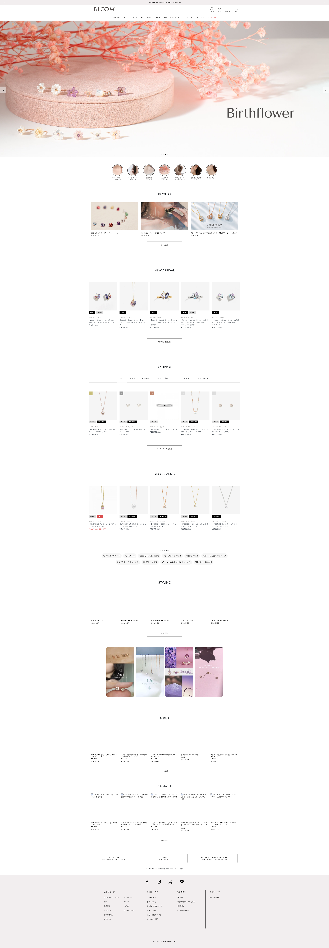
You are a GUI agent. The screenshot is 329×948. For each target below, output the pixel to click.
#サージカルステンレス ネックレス (176, 562)
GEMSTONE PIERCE (188, 620)
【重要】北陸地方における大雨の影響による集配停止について (134, 755)
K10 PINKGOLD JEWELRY (160, 620)
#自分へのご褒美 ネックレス (214, 556)
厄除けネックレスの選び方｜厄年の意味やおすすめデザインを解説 (134, 823)
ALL (122, 378)
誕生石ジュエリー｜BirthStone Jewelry (104, 233)
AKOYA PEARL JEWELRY (129, 620)
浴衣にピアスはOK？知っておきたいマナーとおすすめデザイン (224, 823)
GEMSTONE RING (97, 620)
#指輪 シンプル (192, 556)
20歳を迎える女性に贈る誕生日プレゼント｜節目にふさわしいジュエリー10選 (194, 824)
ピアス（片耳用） (183, 378)
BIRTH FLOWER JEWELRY (220, 620)
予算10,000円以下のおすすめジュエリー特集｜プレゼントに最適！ (214, 233)
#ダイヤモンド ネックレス (128, 562)
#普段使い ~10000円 (203, 562)
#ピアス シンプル (150, 562)
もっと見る (164, 245)
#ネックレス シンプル (172, 556)
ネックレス (146, 378)
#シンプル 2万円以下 (111, 556)
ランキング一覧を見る (164, 449)
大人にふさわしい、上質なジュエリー (154, 233)
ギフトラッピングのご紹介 (190, 755)
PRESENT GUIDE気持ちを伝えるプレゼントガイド (113, 858)
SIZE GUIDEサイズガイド (163, 858)
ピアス (133, 378)
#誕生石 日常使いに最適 (149, 556)
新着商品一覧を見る (164, 342)
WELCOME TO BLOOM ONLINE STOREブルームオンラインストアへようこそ (214, 858)
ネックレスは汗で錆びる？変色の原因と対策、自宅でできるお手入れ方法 (164, 823)
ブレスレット (203, 378)
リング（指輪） (163, 378)
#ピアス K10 (130, 556)
